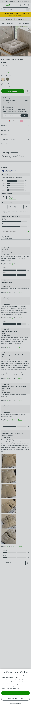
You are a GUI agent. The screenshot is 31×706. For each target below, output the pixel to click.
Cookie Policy (5, 688)
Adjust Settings (15, 703)
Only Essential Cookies (15, 699)
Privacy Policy (16, 688)
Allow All (15, 693)
